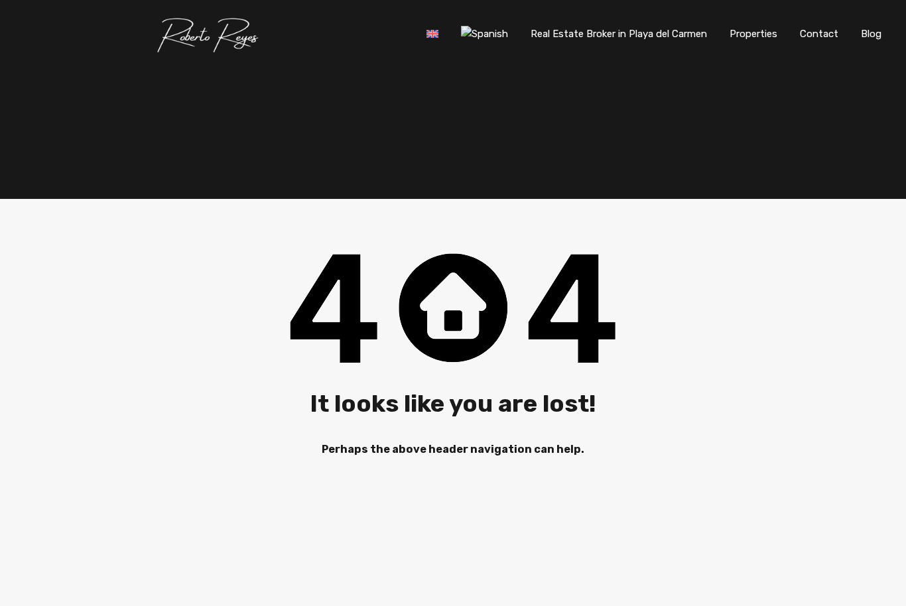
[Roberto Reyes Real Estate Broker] (209, 49)
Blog (871, 34)
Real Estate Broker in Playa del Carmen (619, 34)
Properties (753, 34)
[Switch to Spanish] (484, 33)
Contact (819, 34)
